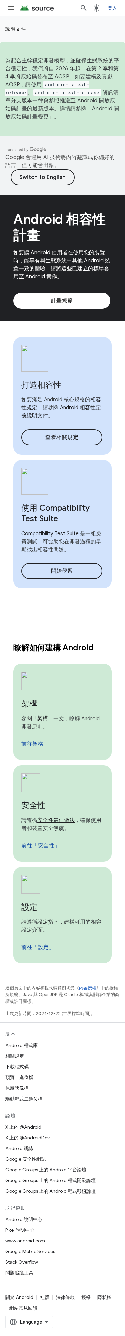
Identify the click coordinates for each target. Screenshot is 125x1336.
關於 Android (19, 1297)
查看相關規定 (61, 437)
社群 (44, 1297)
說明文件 (15, 29)
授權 (86, 1297)
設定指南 (48, 922)
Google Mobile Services (30, 1251)
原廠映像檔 (17, 1088)
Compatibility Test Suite (50, 533)
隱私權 (104, 1297)
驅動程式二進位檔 (24, 1099)
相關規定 (14, 1056)
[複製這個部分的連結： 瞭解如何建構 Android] (101, 648)
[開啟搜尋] (84, 8)
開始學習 (62, 571)
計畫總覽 (62, 300)
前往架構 (32, 744)
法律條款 (65, 1297)
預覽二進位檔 (19, 1077)
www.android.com (25, 1241)
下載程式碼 (17, 1067)
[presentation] (62, 647)
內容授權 (87, 988)
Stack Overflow (21, 1262)
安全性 (33, 805)
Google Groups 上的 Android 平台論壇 (45, 1170)
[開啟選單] (10, 8)
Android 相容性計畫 (59, 227)
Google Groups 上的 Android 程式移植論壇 (50, 1191)
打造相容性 (41, 385)
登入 (112, 8)
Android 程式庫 (21, 1045)
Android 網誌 (19, 1148)
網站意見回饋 (23, 1308)
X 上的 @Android (23, 1127)
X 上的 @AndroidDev (27, 1138)
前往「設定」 (37, 947)
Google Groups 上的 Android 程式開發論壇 (50, 1180)
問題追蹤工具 (19, 1273)
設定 (29, 907)
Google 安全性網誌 (25, 1159)
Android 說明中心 (23, 1219)
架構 (29, 704)
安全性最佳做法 (56, 820)
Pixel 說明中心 (19, 1230)
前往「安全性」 (40, 845)
